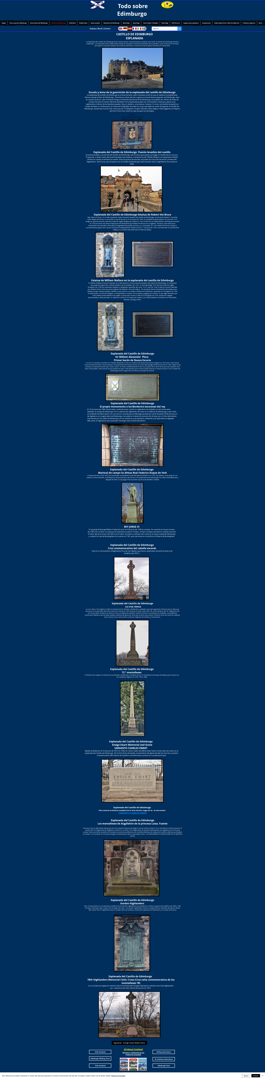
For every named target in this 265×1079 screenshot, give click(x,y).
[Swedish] (144, 29)
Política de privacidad (118, 1076)
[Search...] (179, 29)
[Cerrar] (262, 1075)
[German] (125, 29)
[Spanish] (129, 29)
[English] (120, 29)
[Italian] (139, 29)
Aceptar (255, 1076)
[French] (134, 29)
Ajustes (246, 1076)
